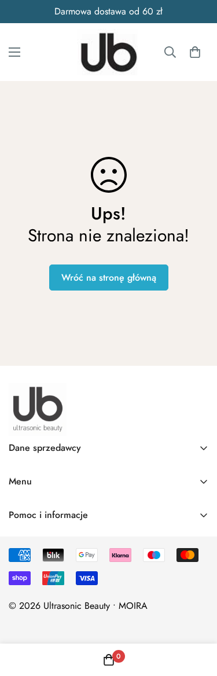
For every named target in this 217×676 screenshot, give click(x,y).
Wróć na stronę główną (108, 277)
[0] (195, 52)
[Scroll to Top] (196, 614)
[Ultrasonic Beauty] (109, 52)
